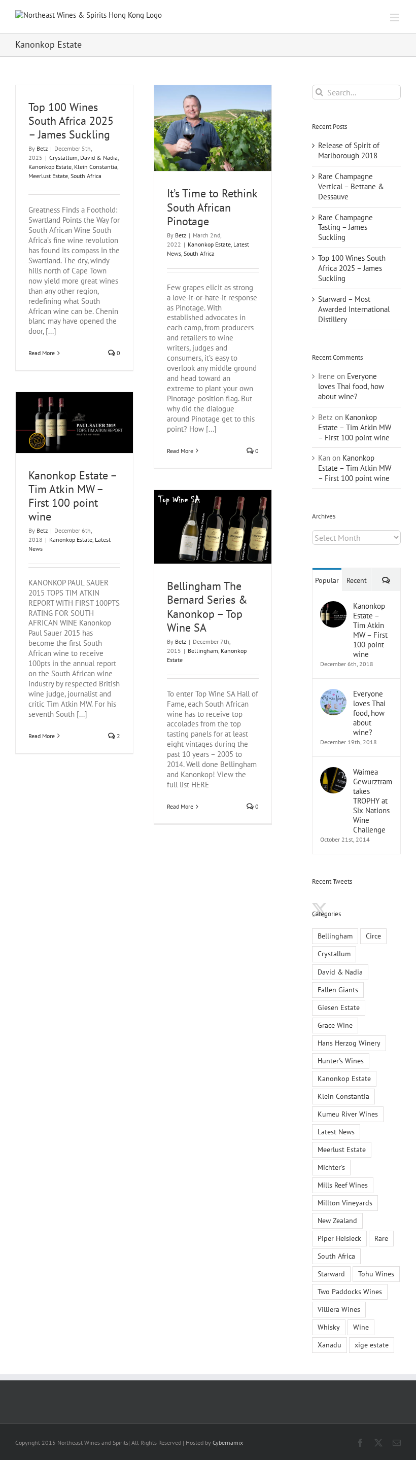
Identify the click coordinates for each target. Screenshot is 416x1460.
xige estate (372, 1344)
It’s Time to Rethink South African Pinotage (212, 207)
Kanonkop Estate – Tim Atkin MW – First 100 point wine (72, 496)
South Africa (86, 176)
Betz (42, 148)
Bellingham (203, 650)
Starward (331, 1273)
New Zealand (337, 1220)
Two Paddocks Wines (350, 1291)
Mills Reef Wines (343, 1185)
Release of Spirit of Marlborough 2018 (348, 150)
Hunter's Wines (341, 1060)
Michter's (331, 1167)
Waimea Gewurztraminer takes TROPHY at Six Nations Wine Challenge (373, 801)
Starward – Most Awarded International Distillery (354, 309)
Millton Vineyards (345, 1202)
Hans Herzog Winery (349, 1043)
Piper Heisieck (339, 1238)
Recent (356, 580)
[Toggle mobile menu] (395, 17)
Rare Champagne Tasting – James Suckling (345, 227)
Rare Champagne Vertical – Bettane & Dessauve (351, 186)
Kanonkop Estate (50, 166)
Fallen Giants (338, 989)
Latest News (336, 1131)
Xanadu (329, 1344)
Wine (361, 1327)
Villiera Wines (339, 1309)
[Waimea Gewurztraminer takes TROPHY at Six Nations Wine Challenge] (333, 772)
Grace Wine (335, 1025)
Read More (41, 353)
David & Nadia (99, 157)
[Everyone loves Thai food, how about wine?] (333, 694)
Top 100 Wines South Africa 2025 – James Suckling (71, 121)
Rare (381, 1238)
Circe (373, 936)
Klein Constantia (95, 166)
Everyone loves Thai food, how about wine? (351, 386)
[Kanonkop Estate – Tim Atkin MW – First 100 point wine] (333, 606)
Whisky (329, 1327)
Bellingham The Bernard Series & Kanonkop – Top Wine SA (207, 606)
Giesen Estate (339, 1007)
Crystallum (63, 157)
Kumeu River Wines (348, 1114)
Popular (327, 580)
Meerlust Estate (48, 176)
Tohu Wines (376, 1273)
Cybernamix (228, 1442)
